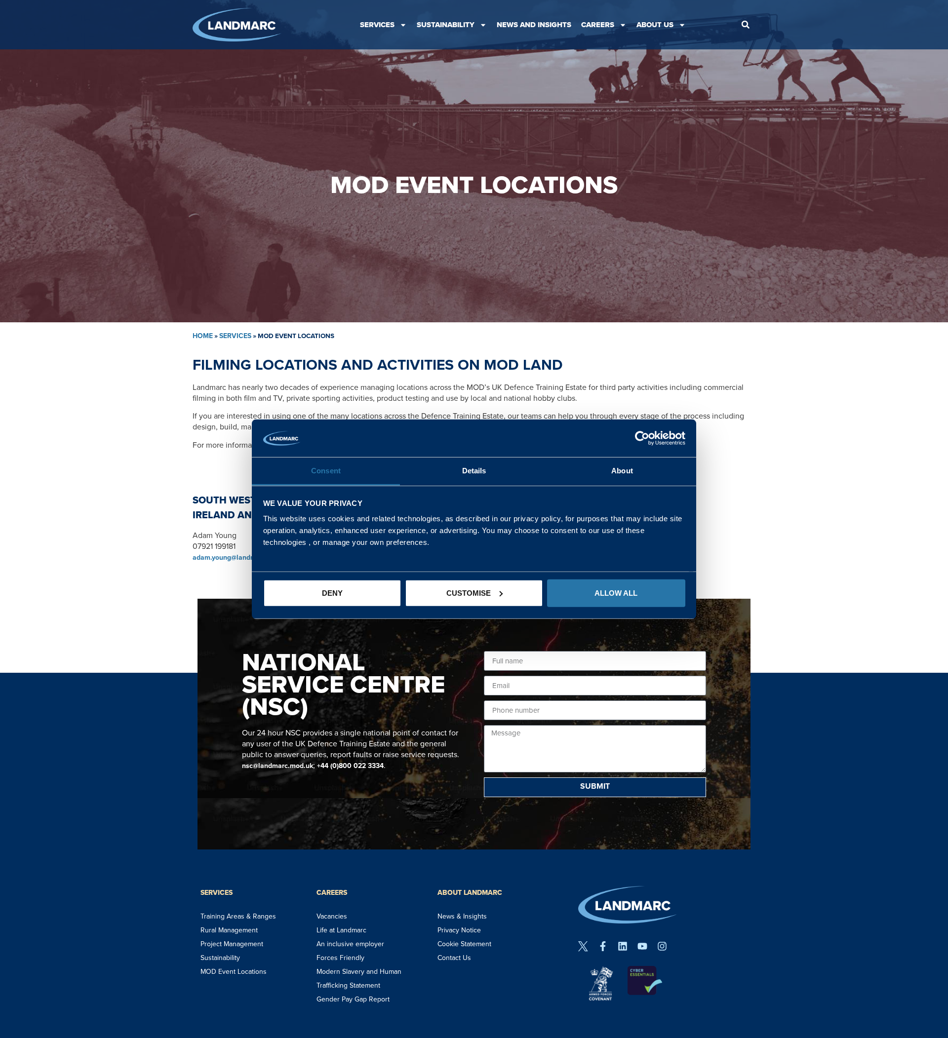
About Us (654, 24)
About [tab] (622, 470)
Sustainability (445, 24)
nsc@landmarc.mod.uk (277, 766)
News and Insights (534, 24)
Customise (468, 593)
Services (377, 24)
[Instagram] (662, 946)
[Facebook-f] (603, 946)
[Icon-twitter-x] (583, 946)
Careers (597, 24)
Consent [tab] (326, 470)
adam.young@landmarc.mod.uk (242, 557)
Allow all (615, 593)
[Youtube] (642, 946)
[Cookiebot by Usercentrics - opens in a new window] (642, 438)
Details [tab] (474, 470)
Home (203, 336)
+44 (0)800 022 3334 (350, 766)
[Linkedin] (623, 946)
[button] (745, 25)
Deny (332, 593)
